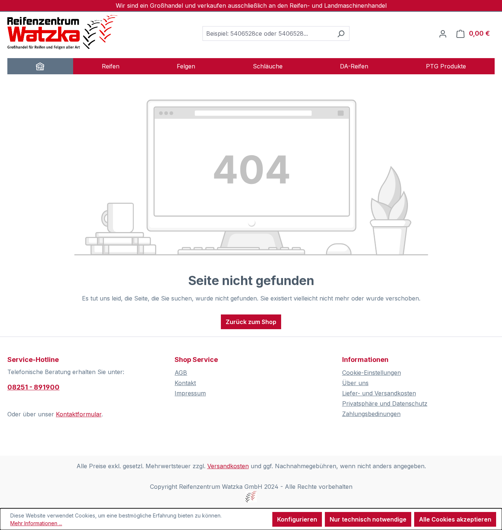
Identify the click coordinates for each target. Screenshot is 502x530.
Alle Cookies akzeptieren (455, 519)
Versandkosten (228, 466)
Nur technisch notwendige (368, 519)
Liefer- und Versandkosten (379, 393)
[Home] (40, 66)
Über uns (355, 383)
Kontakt (185, 383)
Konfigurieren (297, 519)
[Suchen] (340, 33)
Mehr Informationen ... (36, 523)
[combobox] (267, 33)
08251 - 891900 (33, 387)
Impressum (190, 393)
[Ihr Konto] (443, 33)
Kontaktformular (78, 414)
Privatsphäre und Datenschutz (384, 403)
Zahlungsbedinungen (371, 413)
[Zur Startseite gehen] (62, 32)
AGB (181, 372)
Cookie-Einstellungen (371, 372)
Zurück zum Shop (251, 322)
